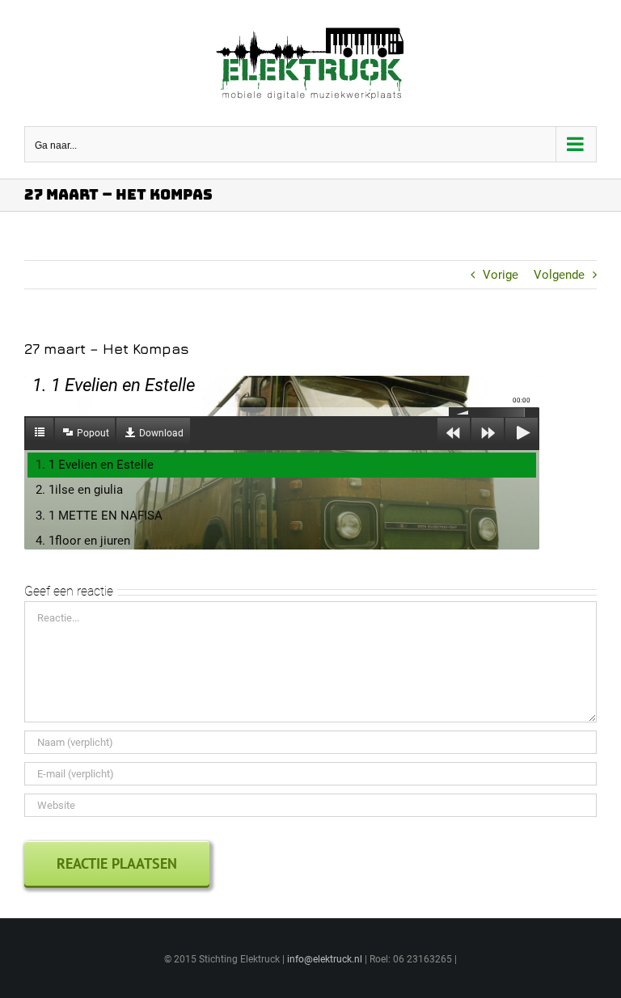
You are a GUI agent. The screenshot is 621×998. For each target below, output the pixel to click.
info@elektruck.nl (324, 959)
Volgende (559, 274)
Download (161, 433)
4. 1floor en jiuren (83, 540)
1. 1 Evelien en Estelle (95, 464)
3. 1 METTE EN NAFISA (99, 515)
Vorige (500, 274)
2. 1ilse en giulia (79, 489)
